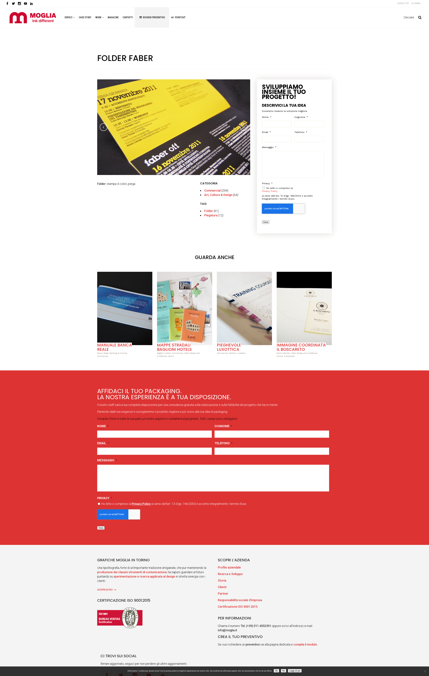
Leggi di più (294, 670)
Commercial (212, 190)
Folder (208, 211)
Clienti (222, 587)
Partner (223, 593)
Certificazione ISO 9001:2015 (238, 606)
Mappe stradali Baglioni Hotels (174, 347)
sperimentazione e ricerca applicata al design (144, 576)
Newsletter (403, 3)
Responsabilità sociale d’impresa (240, 600)
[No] (424, 671)
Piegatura (211, 215)
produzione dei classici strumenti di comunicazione (132, 572)
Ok (276, 670)
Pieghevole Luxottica (229, 347)
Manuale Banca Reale (114, 347)
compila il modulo (305, 644)
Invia (265, 222)
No (283, 670)
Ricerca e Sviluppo (230, 574)
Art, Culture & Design (218, 195)
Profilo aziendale (229, 567)
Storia (222, 580)
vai (125, 308)
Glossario (416, 3)
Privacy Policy (269, 191)
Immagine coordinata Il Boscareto (301, 347)
